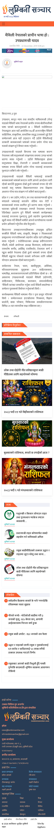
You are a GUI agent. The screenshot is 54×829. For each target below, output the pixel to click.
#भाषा (6, 316)
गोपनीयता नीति (21, 819)
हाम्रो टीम (34, 819)
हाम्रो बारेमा (8, 819)
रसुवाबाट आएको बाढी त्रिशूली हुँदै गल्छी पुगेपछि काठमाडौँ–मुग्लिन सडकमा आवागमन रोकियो (29, 667)
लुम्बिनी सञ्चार (18, 61)
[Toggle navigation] (3, 23)
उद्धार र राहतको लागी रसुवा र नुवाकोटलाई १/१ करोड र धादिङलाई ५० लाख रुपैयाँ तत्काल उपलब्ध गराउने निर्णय (28, 649)
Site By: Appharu (41, 825)
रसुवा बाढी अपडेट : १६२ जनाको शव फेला (27, 634)
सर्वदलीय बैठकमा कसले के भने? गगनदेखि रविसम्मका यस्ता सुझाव (27, 603)
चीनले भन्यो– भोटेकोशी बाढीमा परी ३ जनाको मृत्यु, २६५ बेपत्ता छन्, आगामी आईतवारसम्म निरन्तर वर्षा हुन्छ (25, 619)
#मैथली (16, 316)
